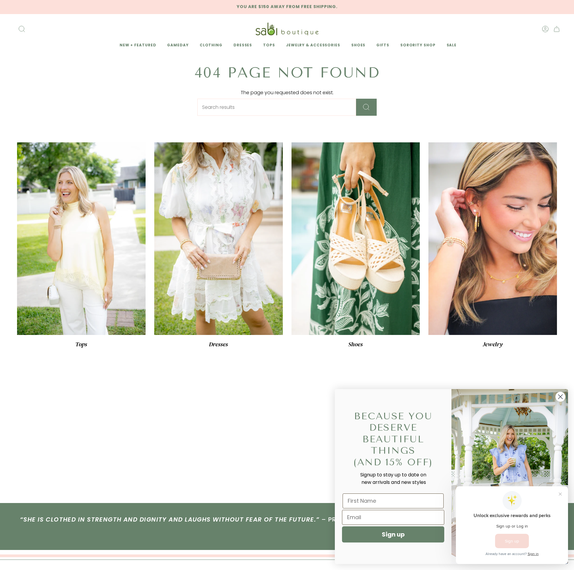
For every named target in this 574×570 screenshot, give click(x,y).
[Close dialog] (560, 396)
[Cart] (556, 29)
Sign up (393, 534)
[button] (137, 45)
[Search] (366, 107)
